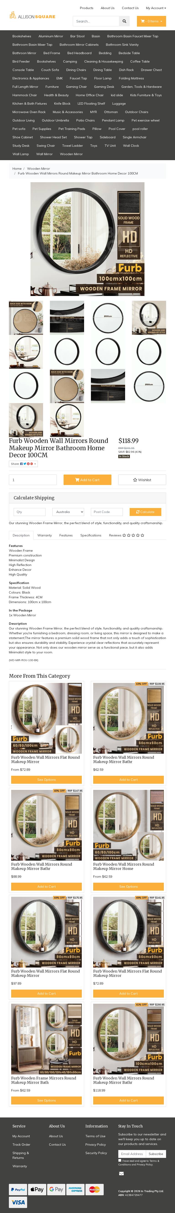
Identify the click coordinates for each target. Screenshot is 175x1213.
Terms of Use (95, 1136)
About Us (108, 8)
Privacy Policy (95, 1144)
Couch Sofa (50, 70)
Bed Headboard (79, 53)
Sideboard (108, 137)
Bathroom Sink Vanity (122, 45)
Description (21, 535)
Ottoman (111, 112)
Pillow (97, 129)
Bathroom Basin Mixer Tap (32, 45)
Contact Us (130, 8)
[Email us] (121, 1173)
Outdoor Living (24, 120)
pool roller (140, 129)
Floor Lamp (103, 78)
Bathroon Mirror (24, 53)
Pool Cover (117, 129)
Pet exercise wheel (146, 120)
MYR (93, 112)
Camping (70, 61)
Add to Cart (89, 480)
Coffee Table (140, 61)
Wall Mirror (44, 154)
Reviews (115, 535)
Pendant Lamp (113, 120)
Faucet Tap (78, 78)
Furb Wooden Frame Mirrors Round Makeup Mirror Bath (43, 1080)
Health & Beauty (56, 95)
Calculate (146, 512)
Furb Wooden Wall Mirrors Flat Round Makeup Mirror (45, 759)
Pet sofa (19, 129)
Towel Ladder (72, 146)
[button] (142, 480)
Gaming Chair (76, 87)
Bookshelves (22, 36)
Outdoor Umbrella (55, 120)
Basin (96, 36)
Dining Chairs (76, 70)
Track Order (21, 1144)
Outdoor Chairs (136, 112)
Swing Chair (46, 146)
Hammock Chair (25, 95)
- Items (152, 21)
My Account (154, 8)
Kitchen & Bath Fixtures (30, 103)
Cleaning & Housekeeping (103, 61)
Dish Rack (126, 70)
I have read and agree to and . (138, 1162)
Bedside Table (129, 53)
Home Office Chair (90, 95)
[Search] (124, 21)
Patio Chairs (85, 120)
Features (66, 535)
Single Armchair (135, 137)
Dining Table (102, 70)
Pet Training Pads (72, 129)
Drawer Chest (151, 70)
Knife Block (62, 103)
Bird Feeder (21, 61)
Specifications (90, 535)
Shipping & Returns (21, 1155)
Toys (93, 146)
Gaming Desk (104, 87)
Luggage (119, 103)
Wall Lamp (21, 154)
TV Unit (110, 146)
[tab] (21, 535)
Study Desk (21, 146)
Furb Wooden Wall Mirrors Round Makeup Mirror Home (123, 866)
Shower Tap (83, 137)
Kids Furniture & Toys (146, 95)
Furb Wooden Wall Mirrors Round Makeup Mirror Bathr (123, 759)
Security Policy (96, 1153)
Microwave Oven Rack (29, 112)
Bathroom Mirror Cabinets (79, 45)
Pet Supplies (42, 129)
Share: (15, 463)
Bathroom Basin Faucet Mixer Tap (132, 36)
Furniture (52, 87)
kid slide (117, 95)
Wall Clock (131, 146)
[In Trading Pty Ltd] (33, 15)
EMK (60, 78)
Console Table (23, 70)
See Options (46, 780)
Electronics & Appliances (31, 78)
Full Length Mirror (25, 87)
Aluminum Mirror (51, 36)
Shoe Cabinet (23, 137)
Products (86, 8)
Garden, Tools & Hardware (141, 87)
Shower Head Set (53, 137)
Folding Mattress (131, 78)
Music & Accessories (68, 112)
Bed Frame (52, 53)
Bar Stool (77, 36)
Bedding (105, 53)
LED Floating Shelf (91, 103)
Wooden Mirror (71, 154)
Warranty (44, 535)
